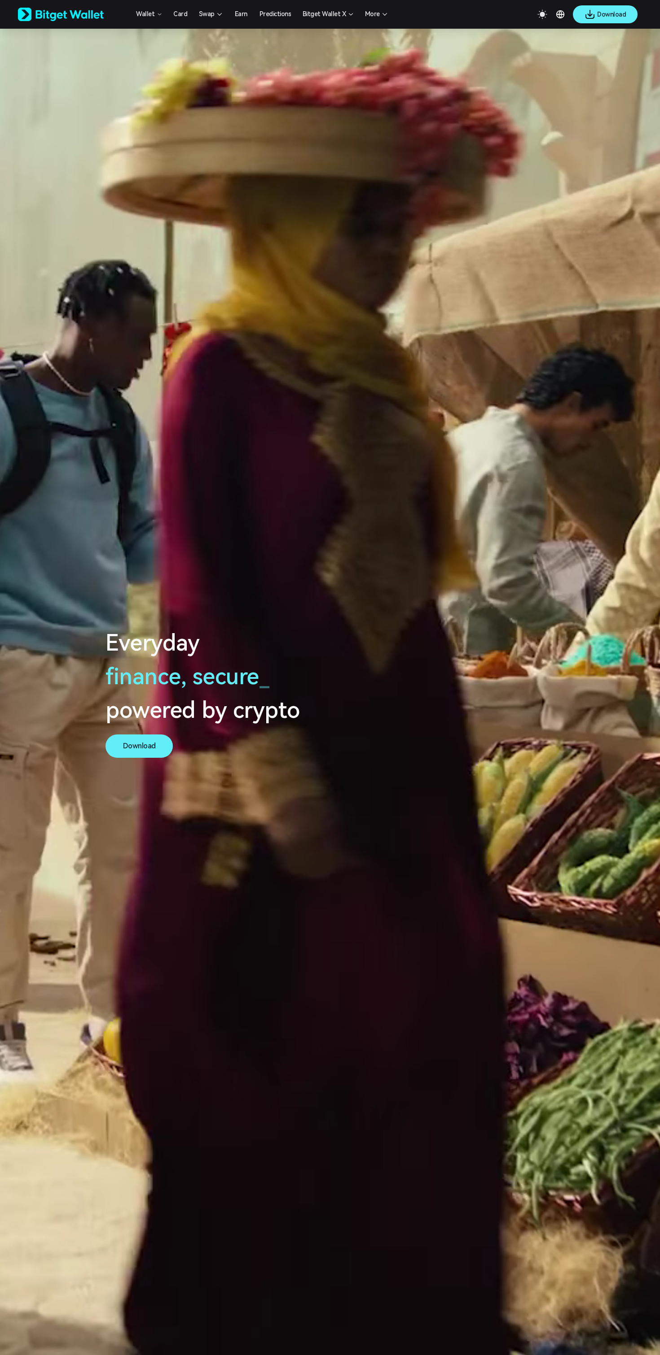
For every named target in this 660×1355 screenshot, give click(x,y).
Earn (241, 13)
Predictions (275, 13)
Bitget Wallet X (324, 13)
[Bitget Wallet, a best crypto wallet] (72, 14)
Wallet (145, 13)
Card (180, 13)
